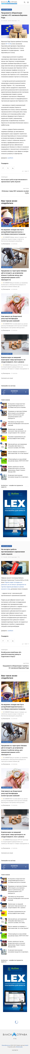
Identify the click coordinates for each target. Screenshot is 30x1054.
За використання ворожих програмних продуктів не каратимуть (18, 476)
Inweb (26, 1045)
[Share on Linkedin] (13, 641)
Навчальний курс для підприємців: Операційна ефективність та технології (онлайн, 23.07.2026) (17, 445)
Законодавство (6, 9)
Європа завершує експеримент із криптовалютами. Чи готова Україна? (18, 452)
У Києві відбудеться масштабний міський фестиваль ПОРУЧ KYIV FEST (18, 460)
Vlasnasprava (6, 243)
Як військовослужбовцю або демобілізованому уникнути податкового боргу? (11, 654)
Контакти (15, 1050)
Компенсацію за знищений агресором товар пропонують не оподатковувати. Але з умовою (13, 359)
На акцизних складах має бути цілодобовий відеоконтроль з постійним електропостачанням (13, 232)
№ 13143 (8, 44)
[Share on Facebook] (3, 641)
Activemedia (19, 1047)
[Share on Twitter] (8, 641)
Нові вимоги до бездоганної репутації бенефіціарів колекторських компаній (11, 318)
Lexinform (10, 158)
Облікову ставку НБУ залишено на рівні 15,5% (15, 192)
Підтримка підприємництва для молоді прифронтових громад (16, 437)
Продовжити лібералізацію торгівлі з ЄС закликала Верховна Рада (16, 667)
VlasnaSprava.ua (6, 1045)
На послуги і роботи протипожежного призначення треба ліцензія (14, 180)
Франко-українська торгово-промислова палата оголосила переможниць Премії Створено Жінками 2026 (16, 469)
